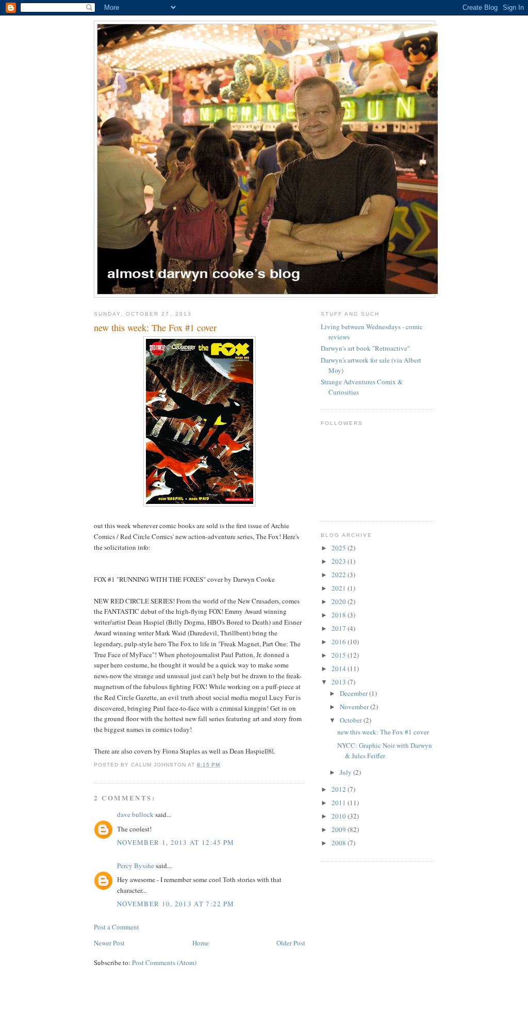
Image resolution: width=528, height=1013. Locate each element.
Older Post (290, 942)
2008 (340, 842)
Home (200, 942)
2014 (340, 668)
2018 (340, 614)
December (354, 693)
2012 (340, 789)
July (346, 772)
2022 (340, 574)
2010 (340, 816)
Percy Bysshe (135, 865)
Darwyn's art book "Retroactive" (365, 348)
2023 (340, 561)
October (352, 720)
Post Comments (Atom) (164, 962)
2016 (340, 641)
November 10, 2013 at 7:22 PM (175, 903)
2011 (340, 802)
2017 (340, 628)
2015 (340, 655)
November (355, 706)
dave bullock (135, 814)
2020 (340, 601)
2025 (340, 547)
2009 (340, 829)
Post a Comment (116, 927)
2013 (340, 682)
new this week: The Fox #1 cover (383, 732)
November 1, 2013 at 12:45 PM (175, 842)
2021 (340, 588)
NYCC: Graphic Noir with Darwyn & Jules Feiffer (384, 750)
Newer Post (109, 942)
